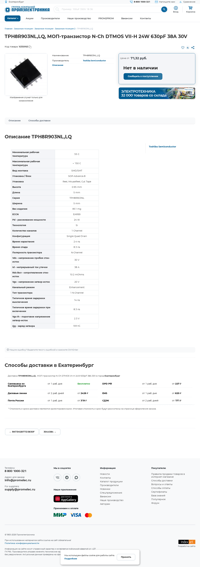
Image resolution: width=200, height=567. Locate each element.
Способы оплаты (160, 488)
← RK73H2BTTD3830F (22, 432)
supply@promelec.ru (20, 489)
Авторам (105, 504)
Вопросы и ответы (161, 484)
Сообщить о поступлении (143, 76)
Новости (105, 474)
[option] (26, 74)
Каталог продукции (111, 482)
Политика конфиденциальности (22, 543)
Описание (57, 65)
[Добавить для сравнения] (188, 47)
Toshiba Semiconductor (94, 61)
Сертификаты (159, 492)
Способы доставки (39, 121)
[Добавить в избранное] (183, 47)
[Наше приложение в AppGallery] (76, 498)
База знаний (158, 496)
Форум (155, 503)
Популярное (158, 499)
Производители (109, 485)
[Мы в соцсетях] (57, 477)
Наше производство (111, 500)
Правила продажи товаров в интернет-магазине (168, 475)
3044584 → (50, 432)
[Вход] (176, 8)
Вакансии (105, 497)
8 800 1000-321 (15, 471)
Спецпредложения (111, 493)
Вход (175, 11)
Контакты (105, 478)
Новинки (105, 489)
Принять (126, 557)
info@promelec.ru (18, 480)
